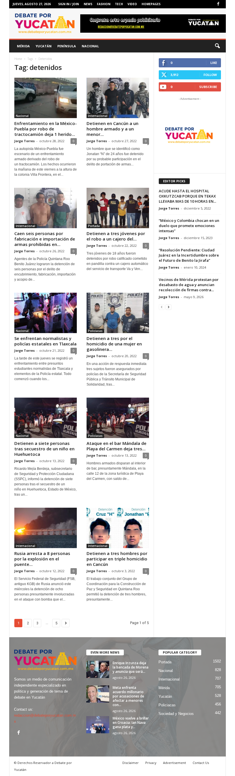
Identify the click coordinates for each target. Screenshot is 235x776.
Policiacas (95, 331)
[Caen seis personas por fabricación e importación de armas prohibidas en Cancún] (45, 208)
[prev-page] (161, 307)
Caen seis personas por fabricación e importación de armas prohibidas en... (44, 238)
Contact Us (201, 763)
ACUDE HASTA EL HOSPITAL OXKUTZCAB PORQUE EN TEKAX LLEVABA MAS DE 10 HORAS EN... (187, 196)
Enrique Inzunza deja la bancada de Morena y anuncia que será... (130, 667)
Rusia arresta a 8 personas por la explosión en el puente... (42, 558)
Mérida (23, 46)
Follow (210, 75)
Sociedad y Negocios (176, 714)
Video (132, 4)
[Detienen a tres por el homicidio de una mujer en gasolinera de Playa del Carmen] (118, 313)
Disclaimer (130, 763)
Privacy (150, 763)
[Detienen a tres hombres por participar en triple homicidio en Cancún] (118, 528)
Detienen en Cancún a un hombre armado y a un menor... (112, 128)
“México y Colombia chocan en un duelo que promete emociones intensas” (189, 225)
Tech (119, 4)
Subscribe (208, 87)
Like (213, 62)
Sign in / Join (68, 4)
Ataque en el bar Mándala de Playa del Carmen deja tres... (116, 445)
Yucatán (44, 46)
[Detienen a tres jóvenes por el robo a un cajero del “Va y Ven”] (118, 208)
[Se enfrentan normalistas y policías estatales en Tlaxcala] (45, 313)
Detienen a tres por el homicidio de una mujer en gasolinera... (114, 343)
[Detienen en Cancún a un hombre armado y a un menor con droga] (118, 98)
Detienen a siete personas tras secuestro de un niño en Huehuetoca (44, 448)
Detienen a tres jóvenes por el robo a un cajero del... (116, 236)
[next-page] (168, 307)
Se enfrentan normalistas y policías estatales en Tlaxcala (45, 341)
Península (66, 46)
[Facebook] (218, 4)
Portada (94, 226)
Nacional (90, 46)
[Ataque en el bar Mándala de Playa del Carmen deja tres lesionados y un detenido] (118, 418)
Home (18, 59)
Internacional (97, 116)
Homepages (151, 4)
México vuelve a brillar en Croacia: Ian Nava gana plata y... (131, 722)
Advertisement (174, 763)
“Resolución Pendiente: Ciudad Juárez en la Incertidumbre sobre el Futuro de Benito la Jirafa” (189, 255)
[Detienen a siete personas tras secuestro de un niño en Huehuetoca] (45, 418)
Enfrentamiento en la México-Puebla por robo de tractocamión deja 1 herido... (45, 128)
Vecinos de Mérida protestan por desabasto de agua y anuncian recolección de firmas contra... (189, 284)
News (88, 4)
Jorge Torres (24, 141)
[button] (217, 46)
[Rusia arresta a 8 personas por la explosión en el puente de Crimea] (45, 528)
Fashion (103, 4)
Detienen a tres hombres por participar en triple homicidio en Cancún (117, 558)
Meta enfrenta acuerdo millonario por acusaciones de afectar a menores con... (128, 696)
